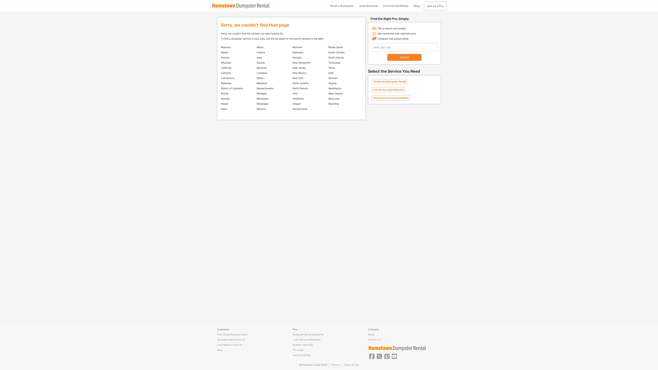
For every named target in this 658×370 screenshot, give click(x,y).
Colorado (226, 72)
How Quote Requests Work (232, 334)
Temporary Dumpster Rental (389, 81)
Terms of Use (351, 364)
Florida (224, 93)
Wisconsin (333, 98)
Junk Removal (368, 6)
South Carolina (336, 52)
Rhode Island (335, 47)
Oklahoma (298, 98)
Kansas (261, 62)
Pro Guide (298, 349)
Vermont (333, 78)
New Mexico (299, 72)
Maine (260, 78)
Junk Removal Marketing (306, 339)
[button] (372, 356)
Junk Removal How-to (229, 344)
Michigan (262, 93)
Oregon (297, 103)
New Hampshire (301, 62)
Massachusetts (265, 88)
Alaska (224, 52)
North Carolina (301, 83)
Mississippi (263, 103)
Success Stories (301, 355)
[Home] (241, 6)
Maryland (262, 83)
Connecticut (227, 78)
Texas (331, 67)
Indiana (261, 52)
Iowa (259, 57)
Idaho (224, 108)
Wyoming (333, 103)
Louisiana (262, 72)
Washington (334, 88)
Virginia (332, 83)
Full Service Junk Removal (388, 89)
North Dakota (300, 88)
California (226, 67)
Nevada (297, 57)
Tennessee (334, 62)
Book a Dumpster (342, 6)
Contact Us (374, 339)
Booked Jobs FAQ (303, 344)
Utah (331, 72)
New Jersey (299, 67)
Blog (417, 6)
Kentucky (262, 67)
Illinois (260, 47)
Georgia (225, 98)
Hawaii (224, 103)
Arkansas (226, 62)
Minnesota (262, 98)
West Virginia (335, 93)
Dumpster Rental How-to (231, 339)
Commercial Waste (396, 6)
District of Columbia (232, 88)
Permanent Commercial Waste (391, 97)
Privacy (335, 364)
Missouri (261, 108)
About (371, 334)
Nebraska (298, 52)
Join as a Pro (435, 6)
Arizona (225, 57)
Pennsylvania (300, 108)
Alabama (226, 47)
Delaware (226, 83)
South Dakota (336, 57)
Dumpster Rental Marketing (308, 334)
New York (298, 78)
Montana (297, 47)
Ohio (295, 93)
